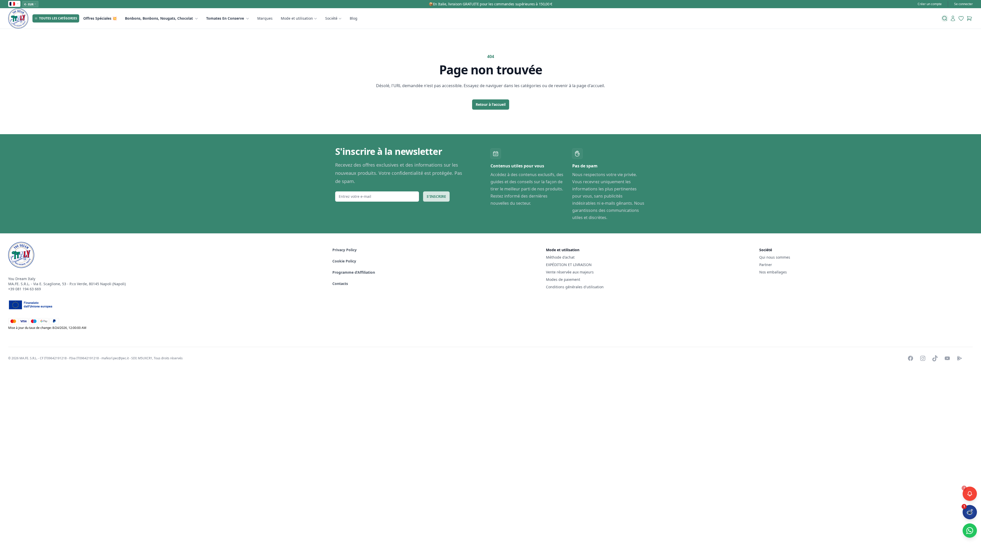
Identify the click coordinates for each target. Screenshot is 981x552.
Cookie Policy (344, 261)
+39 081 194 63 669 (24, 288)
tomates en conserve (225, 18)
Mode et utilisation (297, 18)
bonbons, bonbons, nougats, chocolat (159, 18)
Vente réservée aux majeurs (570, 272)
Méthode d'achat (560, 257)
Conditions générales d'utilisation (575, 286)
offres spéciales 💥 (100, 18)
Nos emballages (773, 272)
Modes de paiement (563, 279)
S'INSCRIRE (436, 196)
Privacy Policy (344, 249)
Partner (765, 264)
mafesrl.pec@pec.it (115, 358)
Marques (265, 18)
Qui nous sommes (774, 257)
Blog (353, 18)
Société (331, 18)
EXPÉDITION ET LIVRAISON (569, 264)
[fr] (14, 4)
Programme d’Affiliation (353, 272)
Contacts (340, 283)
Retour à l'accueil (491, 104)
